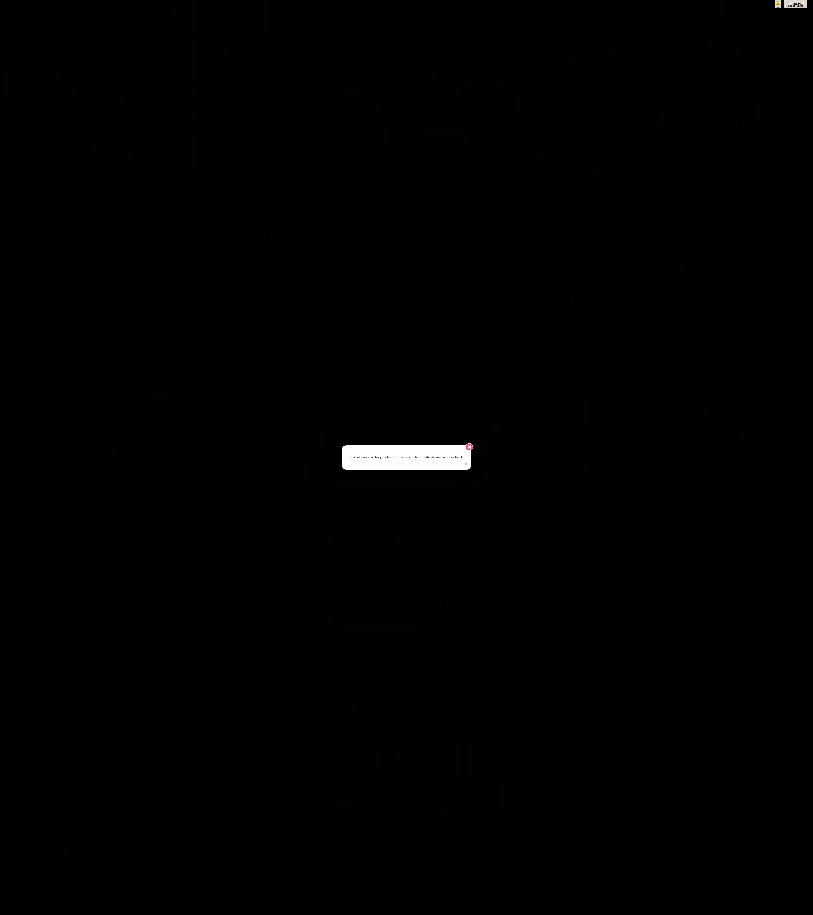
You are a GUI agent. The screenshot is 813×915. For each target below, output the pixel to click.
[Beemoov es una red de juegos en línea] (796, 4)
